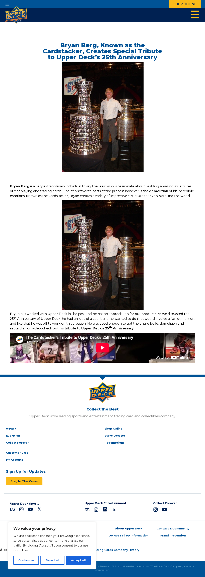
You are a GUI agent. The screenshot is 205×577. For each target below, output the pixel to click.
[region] (52, 545)
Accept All (78, 560)
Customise (26, 560)
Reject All (52, 560)
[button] (7, 4)
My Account (14, 459)
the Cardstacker (55, 196)
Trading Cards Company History (115, 550)
